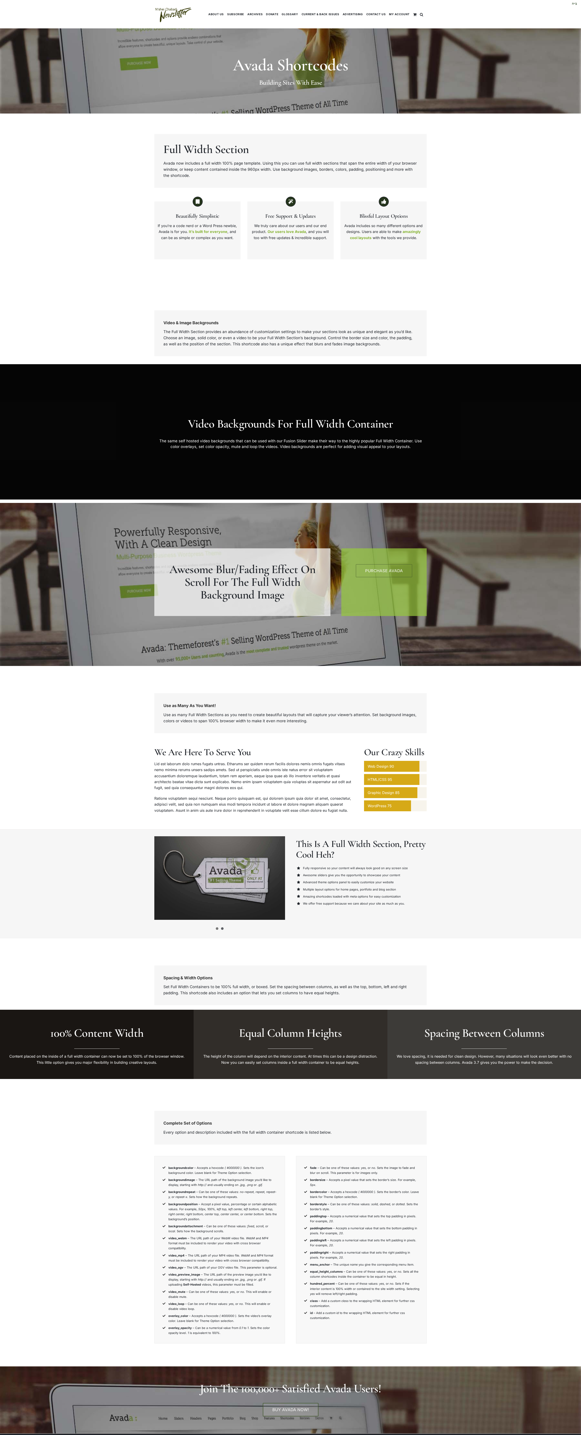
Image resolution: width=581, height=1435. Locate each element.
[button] (421, 14)
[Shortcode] (290, 57)
